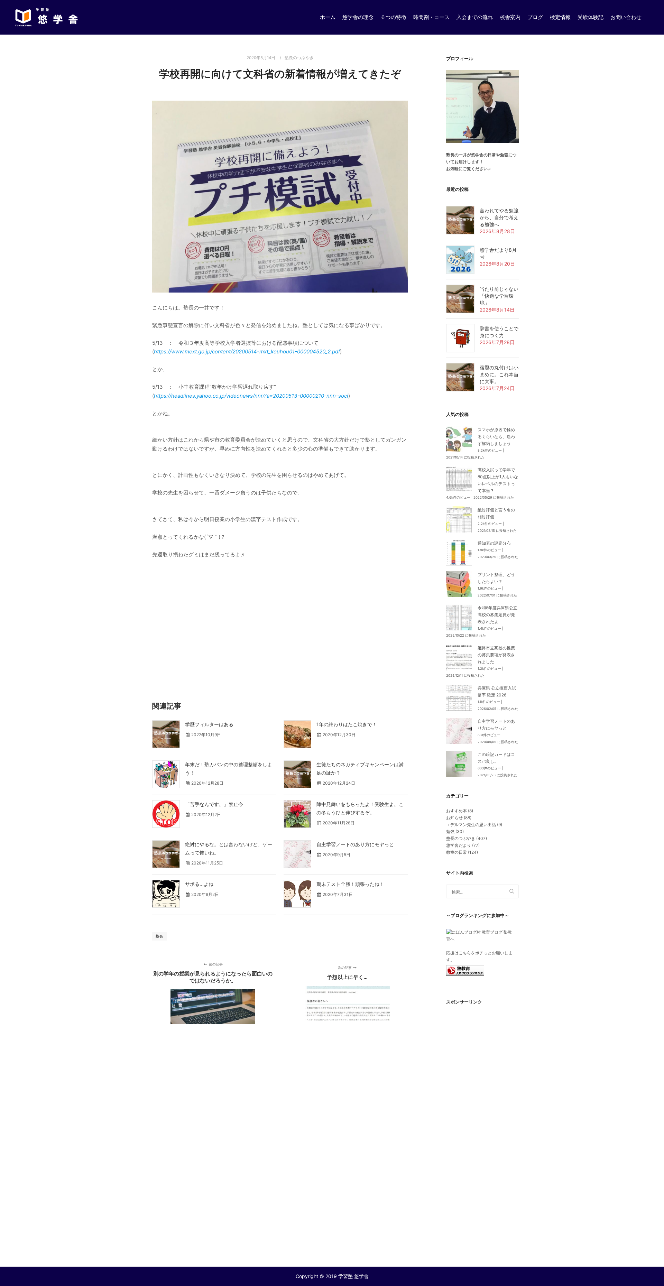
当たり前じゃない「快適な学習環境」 (499, 296)
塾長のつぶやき (299, 57)
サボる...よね (199, 884)
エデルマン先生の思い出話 (471, 824)
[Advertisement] (280, 629)
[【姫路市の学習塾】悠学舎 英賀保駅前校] (47, 17)
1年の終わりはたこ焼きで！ (346, 724)
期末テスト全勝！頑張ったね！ (350, 884)
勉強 (450, 831)
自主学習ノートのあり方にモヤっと (355, 844)
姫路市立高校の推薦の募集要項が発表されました (496, 654)
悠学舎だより (458, 845)
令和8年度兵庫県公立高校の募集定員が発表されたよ (497, 614)
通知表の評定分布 (494, 543)
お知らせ (454, 817)
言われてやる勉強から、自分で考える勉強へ (499, 217)
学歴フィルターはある (209, 724)
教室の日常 (456, 852)
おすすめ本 (456, 810)
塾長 (159, 936)
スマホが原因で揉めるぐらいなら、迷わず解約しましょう (496, 436)
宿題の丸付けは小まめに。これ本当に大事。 (499, 374)
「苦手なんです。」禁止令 (214, 804)
